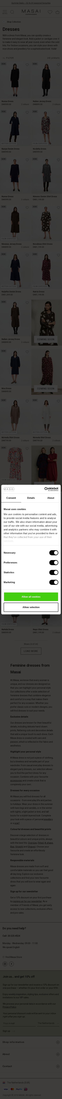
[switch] (53, 562)
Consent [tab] (11, 498)
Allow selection (31, 607)
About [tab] (50, 498)
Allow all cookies (31, 596)
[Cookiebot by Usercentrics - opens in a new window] (44, 489)
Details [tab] (31, 498)
